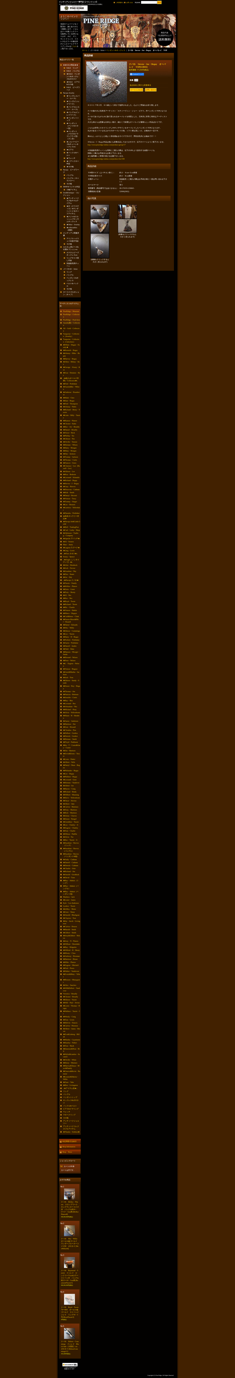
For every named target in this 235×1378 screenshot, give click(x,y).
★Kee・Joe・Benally (71, 427)
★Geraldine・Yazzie (71, 822)
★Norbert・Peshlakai (71, 640)
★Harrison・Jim (69, 724)
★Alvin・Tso (68, 837)
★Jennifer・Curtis (70, 697)
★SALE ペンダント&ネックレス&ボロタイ (73, 76)
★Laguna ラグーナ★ (71, 548)
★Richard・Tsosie (70, 604)
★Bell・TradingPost (71, 527)
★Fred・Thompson (70, 404)
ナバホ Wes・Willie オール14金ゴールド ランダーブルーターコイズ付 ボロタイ (70, 1244)
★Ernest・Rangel (70, 819)
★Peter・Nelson (69, 660)
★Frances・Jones (69, 463)
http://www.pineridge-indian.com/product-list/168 (106, 159)
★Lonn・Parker (69, 759)
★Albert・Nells (69, 762)
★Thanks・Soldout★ (71, 1132)
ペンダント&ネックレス (115, 50)
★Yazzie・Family (70, 583)
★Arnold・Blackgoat (71, 915)
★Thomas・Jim (69, 691)
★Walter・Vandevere (71, 971)
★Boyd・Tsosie (69, 601)
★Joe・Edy (67, 577)
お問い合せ (129, 2)
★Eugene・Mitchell (71, 965)
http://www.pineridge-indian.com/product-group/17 (107, 145)
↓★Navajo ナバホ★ (71, 580)
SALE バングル (73, 71)
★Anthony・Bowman (71, 956)
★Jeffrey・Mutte (69, 909)
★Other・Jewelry (73, 225)
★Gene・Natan (69, 912)
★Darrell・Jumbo (70, 646)
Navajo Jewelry (68, 93)
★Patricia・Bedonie (70, 694)
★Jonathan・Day (69, 571)
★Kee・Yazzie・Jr (70, 840)
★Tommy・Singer (70, 502)
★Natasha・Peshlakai (71, 513)
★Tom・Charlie (69, 831)
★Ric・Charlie (69, 607)
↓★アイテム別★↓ (70, 1088)
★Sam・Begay (69, 401)
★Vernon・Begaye (70, 669)
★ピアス (70, 150)
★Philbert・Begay (70, 777)
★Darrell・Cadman (70, 862)
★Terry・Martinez (70, 810)
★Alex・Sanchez (69, 985)
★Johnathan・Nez (70, 706)
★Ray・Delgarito (70, 947)
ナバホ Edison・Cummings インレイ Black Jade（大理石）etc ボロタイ (70, 1346)
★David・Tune (69, 878)
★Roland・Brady (70, 792)
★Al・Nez (67, 595)
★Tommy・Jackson (70, 457)
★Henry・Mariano (70, 1063)
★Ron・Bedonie (69, 474)
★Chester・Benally (70, 997)
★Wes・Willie (68, 628)
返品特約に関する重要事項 (140, 85)
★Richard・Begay (70, 480)
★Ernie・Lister (69, 589)
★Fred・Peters (68, 968)
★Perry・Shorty (69, 592)
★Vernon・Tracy (69, 499)
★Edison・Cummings (71, 631)
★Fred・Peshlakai (70, 384)
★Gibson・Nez (69, 439)
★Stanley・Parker (70, 1043)
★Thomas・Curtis (70, 460)
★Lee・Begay (68, 774)
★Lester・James (69, 900)
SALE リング (72, 68)
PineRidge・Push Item (71, 320)
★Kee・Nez (67, 598)
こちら (74, 46)
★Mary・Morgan (69, 451)
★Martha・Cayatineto (71, 1040)
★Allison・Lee (69, 471)
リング (69, 272)
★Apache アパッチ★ (71, 538)
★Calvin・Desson (70, 926)
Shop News (67, 1152)
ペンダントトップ (70, 1097)
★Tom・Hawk (68, 1046)
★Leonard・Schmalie (71, 477)
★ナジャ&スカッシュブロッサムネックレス (73, 219)
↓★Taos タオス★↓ (70, 554)
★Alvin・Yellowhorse (71, 712)
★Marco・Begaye (70, 613)
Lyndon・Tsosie (69, 906)
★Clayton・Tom (69, 918)
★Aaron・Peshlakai (70, 643)
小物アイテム (72, 190)
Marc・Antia (68, 545)
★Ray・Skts (68, 701)
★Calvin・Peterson (70, 1026)
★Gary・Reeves (69, 486)
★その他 (70, 167)
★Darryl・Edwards (70, 625)
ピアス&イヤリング (71, 1109)
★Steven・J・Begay (71, 483)
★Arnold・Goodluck (71, 875)
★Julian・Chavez (70, 816)
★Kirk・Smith (68, 492)
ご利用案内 (119, 2)
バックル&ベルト (70, 1106)
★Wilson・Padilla (70, 834)
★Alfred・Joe (68, 786)
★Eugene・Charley (70, 828)
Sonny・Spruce (69, 557)
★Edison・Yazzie (70, 1000)
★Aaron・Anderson (70, 721)
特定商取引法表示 (69, 1141)
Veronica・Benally (70, 994)
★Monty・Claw (69, 953)
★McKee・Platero (70, 586)
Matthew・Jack (69, 897)
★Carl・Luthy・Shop (71, 530)
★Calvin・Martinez (70, 807)
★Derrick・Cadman (70, 865)
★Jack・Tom (68, 677)
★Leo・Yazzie (68, 634)
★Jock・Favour (69, 568)
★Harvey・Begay (70, 359)
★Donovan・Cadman (71, 489)
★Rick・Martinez (70, 813)
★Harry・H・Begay (70, 637)
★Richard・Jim (69, 871)
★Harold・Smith (69, 929)
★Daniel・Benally (70, 430)
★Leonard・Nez (69, 704)
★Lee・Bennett (69, 505)
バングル (70, 175)
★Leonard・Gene (70, 780)
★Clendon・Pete (69, 730)
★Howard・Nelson (70, 657)
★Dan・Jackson (69, 454)
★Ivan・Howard (69, 727)
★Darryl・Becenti (70, 495)
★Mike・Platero (69, 962)
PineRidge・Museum (71, 311)
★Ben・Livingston (70, 1085)
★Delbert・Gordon (70, 733)
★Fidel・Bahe (68, 649)
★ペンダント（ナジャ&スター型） (72, 125)
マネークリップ (69, 1115)
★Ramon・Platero (70, 421)
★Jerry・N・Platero (70, 941)
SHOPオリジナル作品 (71, 187)
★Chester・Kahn (69, 424)
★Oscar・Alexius (69, 801)
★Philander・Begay (70, 771)
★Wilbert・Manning (71, 795)
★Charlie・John (69, 868)
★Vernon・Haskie (70, 610)
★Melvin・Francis (70, 1023)
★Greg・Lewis (69, 551)
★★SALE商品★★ (70, 65)
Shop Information (68, 1147)
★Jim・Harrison (69, 751)
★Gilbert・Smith (69, 933)
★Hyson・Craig (69, 789)
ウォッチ (66, 1112)
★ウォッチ (71, 158)
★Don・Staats (68, 574)
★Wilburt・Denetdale (71, 944)
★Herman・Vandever (71, 783)
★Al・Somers (68, 542)
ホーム (84, 50)
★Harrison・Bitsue (70, 959)
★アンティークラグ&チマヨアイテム (73, 200)
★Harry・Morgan (70, 448)
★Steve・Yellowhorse (71, 798)
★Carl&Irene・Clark (71, 616)
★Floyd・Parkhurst (70, 742)
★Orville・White (69, 1060)
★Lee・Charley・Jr (70, 825)
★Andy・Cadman (70, 859)
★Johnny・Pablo (69, 407)
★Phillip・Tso (68, 436)
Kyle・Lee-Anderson (71, 903)
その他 (69, 184)
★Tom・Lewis (68, 1020)
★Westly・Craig (69, 1017)
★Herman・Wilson (70, 445)
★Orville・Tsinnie (70, 442)
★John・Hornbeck (70, 565)
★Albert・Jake (69, 804)
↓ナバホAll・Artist (70, 269)
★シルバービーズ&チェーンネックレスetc (73, 144)
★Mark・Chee (68, 398)
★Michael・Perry (70, 709)
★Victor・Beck (69, 433)
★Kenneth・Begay (70, 350)
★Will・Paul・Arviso (71, 1003)
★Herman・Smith (70, 739)
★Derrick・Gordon (70, 736)
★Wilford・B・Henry (71, 950)
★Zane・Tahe (68, 1082)
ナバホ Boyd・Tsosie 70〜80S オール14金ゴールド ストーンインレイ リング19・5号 (70, 1312)
